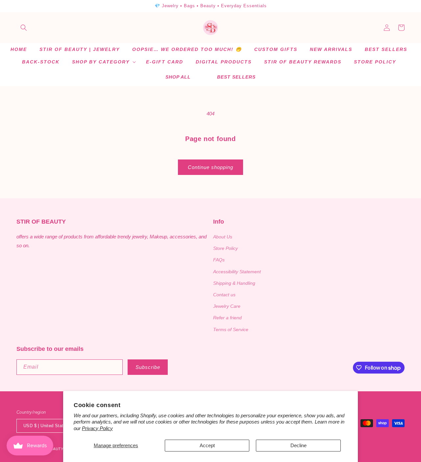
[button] (23, 27)
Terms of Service (230, 329)
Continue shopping (210, 167)
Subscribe (148, 367)
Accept (207, 445)
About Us (222, 236)
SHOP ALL (178, 77)
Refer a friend (227, 317)
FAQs (219, 259)
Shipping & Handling (234, 283)
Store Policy (225, 248)
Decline (298, 445)
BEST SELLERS (236, 77)
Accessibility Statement (237, 271)
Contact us (224, 294)
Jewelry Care (226, 306)
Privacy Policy (97, 428)
